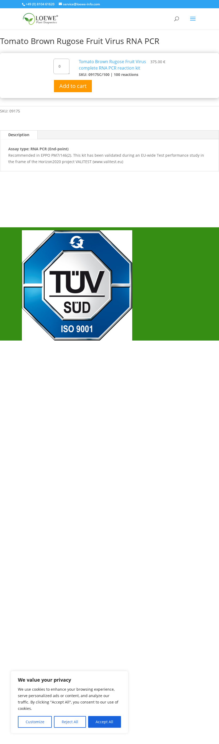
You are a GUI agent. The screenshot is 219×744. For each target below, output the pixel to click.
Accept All (104, 721)
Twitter (35, 434)
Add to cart (73, 86)
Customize (35, 721)
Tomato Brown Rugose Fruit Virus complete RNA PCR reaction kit (112, 65)
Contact (35, 395)
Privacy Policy (41, 386)
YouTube (36, 443)
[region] (69, 702)
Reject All (70, 721)
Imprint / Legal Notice (49, 377)
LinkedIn (36, 452)
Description (18, 134)
